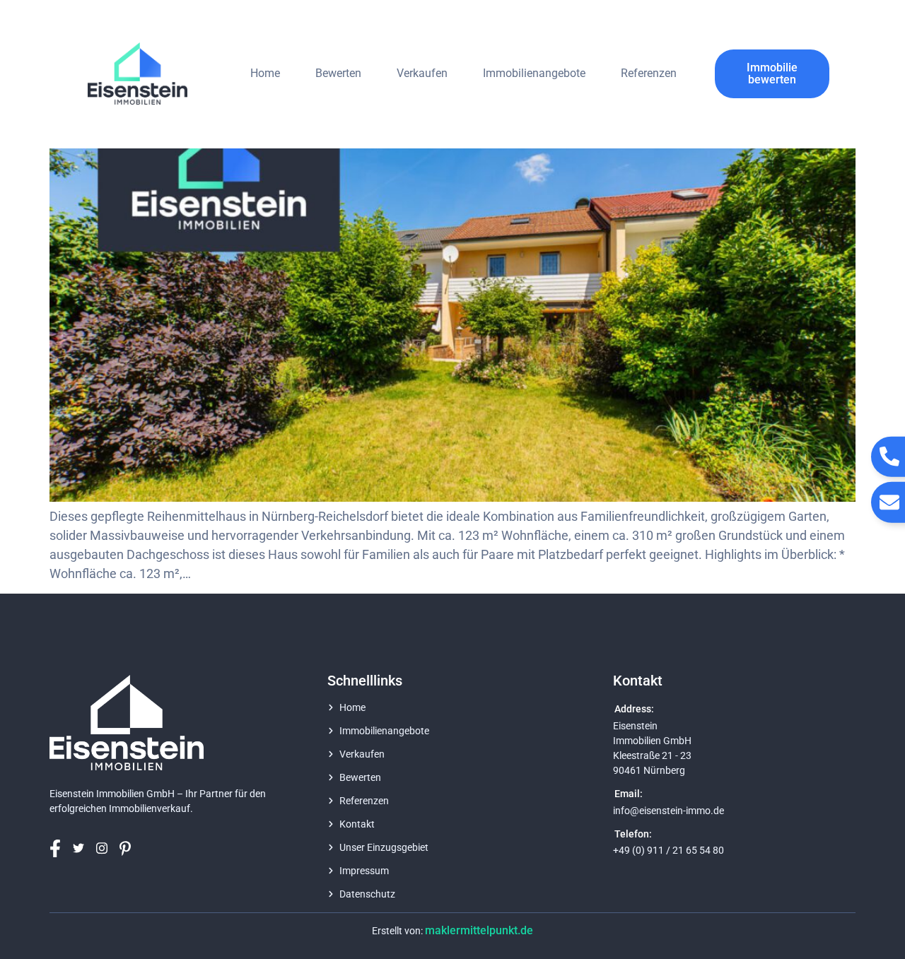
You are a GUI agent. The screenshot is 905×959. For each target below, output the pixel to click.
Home (265, 73)
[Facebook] (59, 849)
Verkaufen (422, 73)
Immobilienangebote (534, 73)
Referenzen (649, 73)
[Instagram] (106, 848)
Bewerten (338, 73)
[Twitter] (83, 848)
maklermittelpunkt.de (479, 930)
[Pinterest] (129, 848)
